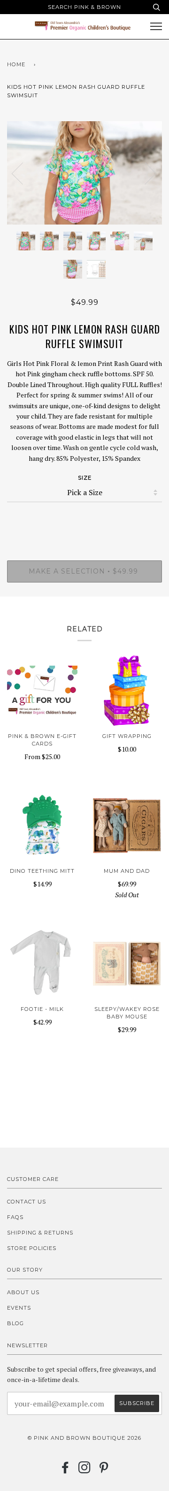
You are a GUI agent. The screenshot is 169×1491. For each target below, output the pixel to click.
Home (16, 64)
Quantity (84, 521)
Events (19, 1308)
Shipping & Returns (40, 1232)
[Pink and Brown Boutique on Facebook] (65, 1470)
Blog (15, 1323)
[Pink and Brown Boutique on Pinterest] (104, 1470)
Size (85, 477)
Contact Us (26, 1201)
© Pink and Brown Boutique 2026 (84, 1438)
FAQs (15, 1217)
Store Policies (31, 1248)
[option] (84, 173)
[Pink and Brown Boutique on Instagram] (84, 1470)
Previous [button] (23, 173)
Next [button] (145, 173)
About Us (23, 1292)
